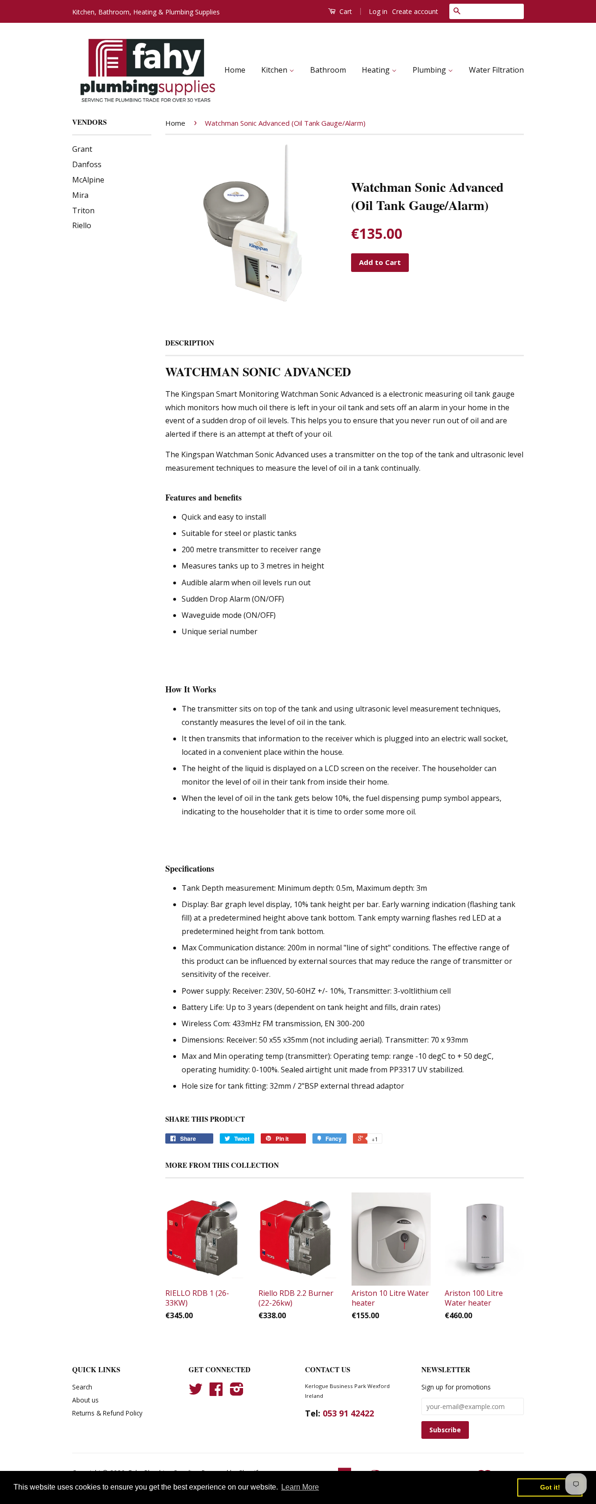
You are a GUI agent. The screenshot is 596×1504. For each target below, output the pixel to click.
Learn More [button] (300, 1487)
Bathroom (328, 70)
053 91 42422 (348, 1413)
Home (234, 70)
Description (189, 343)
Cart (345, 11)
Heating (377, 70)
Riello (81, 225)
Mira (80, 195)
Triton (83, 210)
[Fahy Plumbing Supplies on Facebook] (216, 1392)
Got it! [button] (550, 1487)
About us (85, 1400)
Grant (82, 149)
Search (82, 1386)
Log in (378, 11)
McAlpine (88, 180)
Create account (415, 11)
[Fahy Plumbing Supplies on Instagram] (237, 1392)
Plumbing (430, 70)
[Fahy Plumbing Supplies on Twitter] (196, 1392)
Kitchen (275, 70)
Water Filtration (496, 70)
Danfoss (87, 164)
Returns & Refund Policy (107, 1413)
